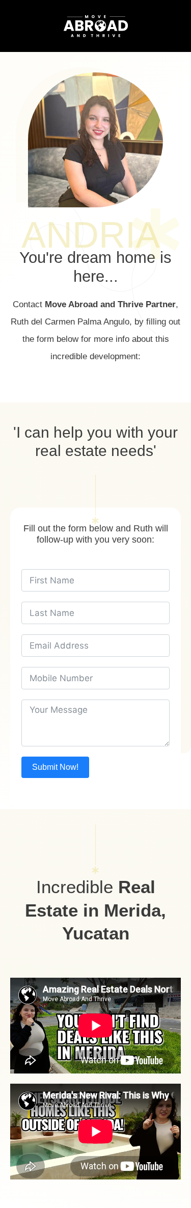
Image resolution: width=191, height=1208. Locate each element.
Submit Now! (55, 767)
